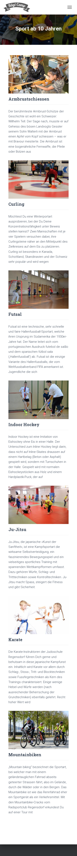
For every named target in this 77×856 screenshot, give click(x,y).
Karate (15, 639)
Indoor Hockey (23, 424)
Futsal (15, 314)
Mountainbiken (24, 754)
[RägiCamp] (18, 7)
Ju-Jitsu (17, 529)
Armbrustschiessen (28, 99)
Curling (16, 204)
